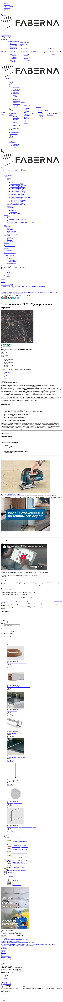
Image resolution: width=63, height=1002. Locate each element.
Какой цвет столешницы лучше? (10, 941)
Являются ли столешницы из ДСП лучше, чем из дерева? (17, 945)
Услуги (9, 218)
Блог (2, 961)
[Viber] (11, 298)
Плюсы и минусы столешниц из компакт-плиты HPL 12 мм (17, 942)
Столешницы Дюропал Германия (14, 293)
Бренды (3, 964)
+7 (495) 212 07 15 (6, 35)
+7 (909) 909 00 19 (6, 36)
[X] (9, 298)
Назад (8, 178)
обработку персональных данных (20, 632)
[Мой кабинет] (1, 150)
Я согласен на (16, 632)
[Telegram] (18, 298)
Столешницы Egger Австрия (24, 292)
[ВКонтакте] (2, 298)
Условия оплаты (5, 956)
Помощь (3, 954)
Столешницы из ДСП (16, 184)
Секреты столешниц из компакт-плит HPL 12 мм (14, 939)
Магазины (3, 951)
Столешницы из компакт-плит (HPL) (20, 197)
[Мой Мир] (6, 298)
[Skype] (15, 298)
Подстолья (10, 288)
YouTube (8, 276)
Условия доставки (6, 957)
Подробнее (10, 667)
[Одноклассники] (4, 298)
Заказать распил (5, 531)
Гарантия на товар (6, 959)
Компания (10, 238)
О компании (4, 948)
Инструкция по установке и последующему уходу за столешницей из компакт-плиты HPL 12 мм (28, 944)
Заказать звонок (11, 263)
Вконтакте (9, 272)
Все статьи (4, 938)
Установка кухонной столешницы (10, 494)
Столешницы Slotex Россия (39, 292)
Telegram (8, 274)
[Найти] (1, 32)
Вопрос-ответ (4, 963)
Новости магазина (16, 933)
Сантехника (13, 210)
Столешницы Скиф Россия (8, 292)
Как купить (10, 229)
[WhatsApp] (13, 298)
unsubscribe (5, 933)
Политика (3, 953)
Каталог (9, 179)
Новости (3, 950)
